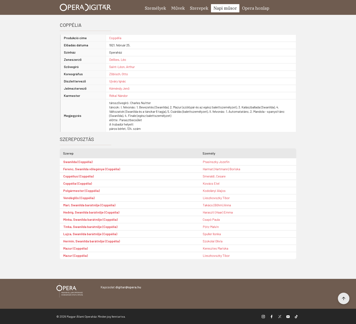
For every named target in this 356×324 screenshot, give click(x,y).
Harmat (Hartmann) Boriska (221, 169)
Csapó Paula (211, 219)
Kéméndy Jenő (119, 88)
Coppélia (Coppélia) (77, 183)
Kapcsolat (121, 287)
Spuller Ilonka (212, 234)
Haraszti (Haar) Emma (218, 212)
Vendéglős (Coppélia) (79, 198)
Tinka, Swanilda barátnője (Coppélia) (90, 227)
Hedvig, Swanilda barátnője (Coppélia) (91, 212)
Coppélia (115, 38)
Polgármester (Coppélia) (81, 191)
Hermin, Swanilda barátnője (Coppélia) (91, 241)
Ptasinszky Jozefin (216, 162)
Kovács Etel (211, 183)
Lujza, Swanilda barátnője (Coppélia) (90, 234)
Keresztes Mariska (215, 248)
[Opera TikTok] (296, 316)
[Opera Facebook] (271, 316)
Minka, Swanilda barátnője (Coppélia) (90, 219)
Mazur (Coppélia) (75, 248)
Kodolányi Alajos (214, 191)
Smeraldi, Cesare (214, 176)
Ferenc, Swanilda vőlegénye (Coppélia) (91, 169)
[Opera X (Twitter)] (279, 316)
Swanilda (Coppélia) (78, 162)
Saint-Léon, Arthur (122, 67)
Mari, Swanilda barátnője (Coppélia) (89, 205)
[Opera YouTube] (288, 316)
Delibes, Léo (117, 59)
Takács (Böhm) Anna (217, 205)
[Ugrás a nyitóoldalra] (85, 7)
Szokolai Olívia (212, 241)
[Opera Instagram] (263, 316)
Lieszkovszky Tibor (216, 198)
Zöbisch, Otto (118, 74)
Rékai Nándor (118, 95)
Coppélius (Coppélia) (78, 176)
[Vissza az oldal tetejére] (343, 298)
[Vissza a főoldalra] (69, 291)
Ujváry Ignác (117, 81)
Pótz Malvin (211, 227)
